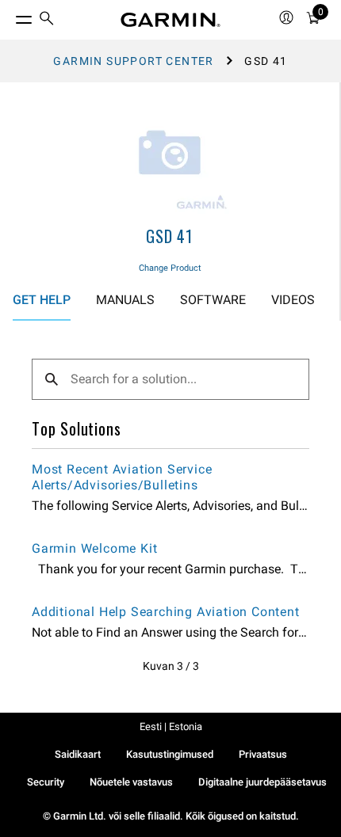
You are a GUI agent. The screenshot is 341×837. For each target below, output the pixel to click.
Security (45, 782)
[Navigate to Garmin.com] (170, 20)
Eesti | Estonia (171, 726)
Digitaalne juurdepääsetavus (262, 782)
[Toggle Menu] (9, 16)
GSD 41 (169, 236)
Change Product (170, 268)
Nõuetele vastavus (131, 782)
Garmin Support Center (133, 61)
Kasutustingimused (169, 754)
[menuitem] (47, 20)
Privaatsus (263, 754)
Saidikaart (78, 754)
